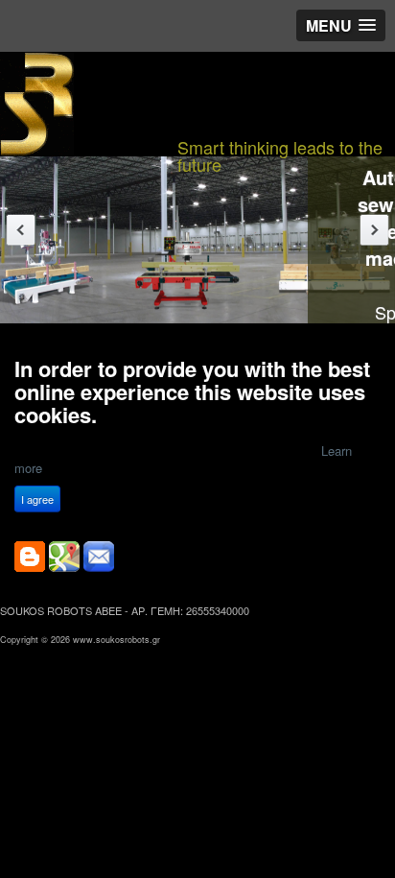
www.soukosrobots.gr (116, 639)
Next (374, 230)
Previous (20, 230)
